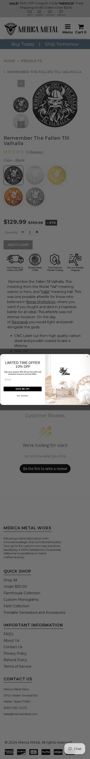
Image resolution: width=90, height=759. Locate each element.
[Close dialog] (87, 356)
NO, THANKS (22, 396)
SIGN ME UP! (23, 389)
